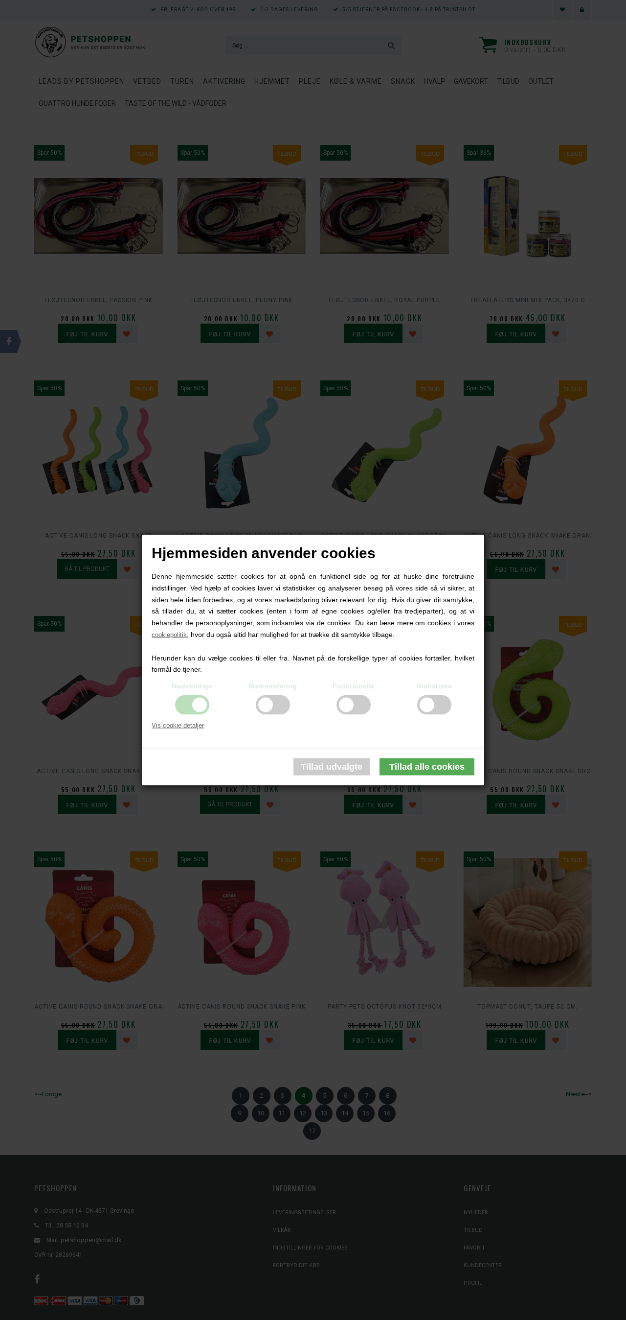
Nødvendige (192, 686)
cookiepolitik (169, 634)
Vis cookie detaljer (178, 725)
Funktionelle (354, 686)
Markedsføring (272, 686)
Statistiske (434, 686)
